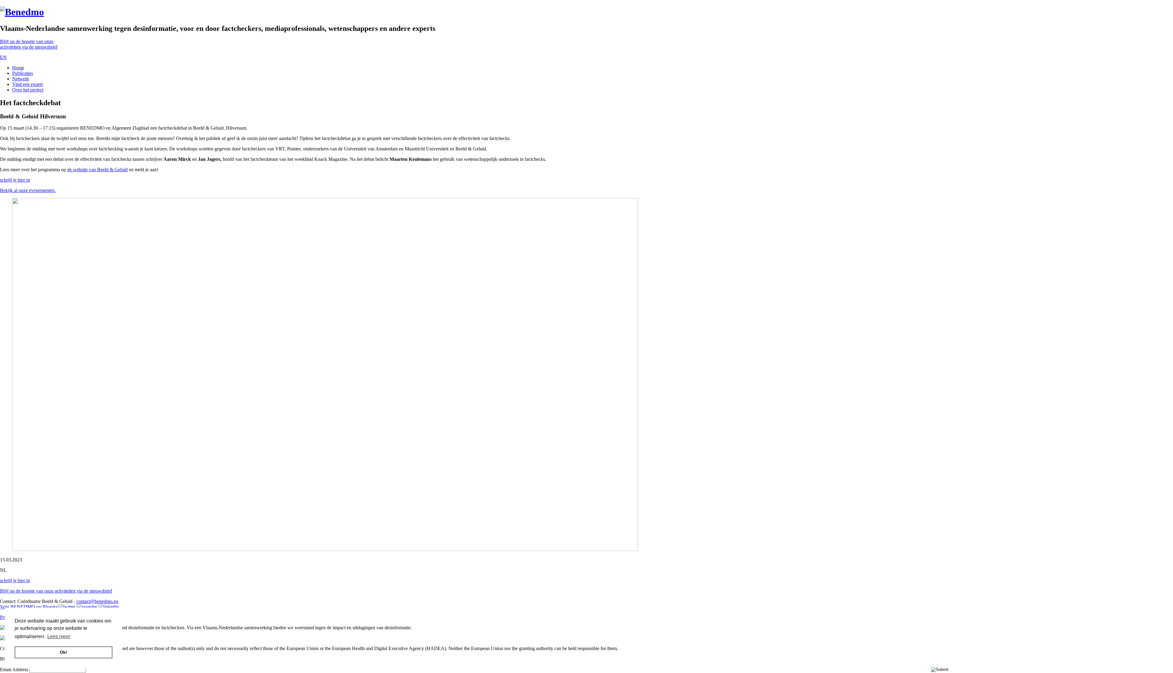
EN (3, 57)
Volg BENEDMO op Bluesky (29, 606)
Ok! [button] (63, 652)
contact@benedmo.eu (97, 601)
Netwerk (20, 78)
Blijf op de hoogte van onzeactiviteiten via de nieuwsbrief (28, 44)
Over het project (27, 89)
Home (18, 67)
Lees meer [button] (58, 636)
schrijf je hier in (15, 180)
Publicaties (22, 73)
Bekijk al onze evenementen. (28, 190)
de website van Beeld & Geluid (97, 169)
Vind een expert (27, 84)
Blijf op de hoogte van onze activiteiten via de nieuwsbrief (56, 590)
